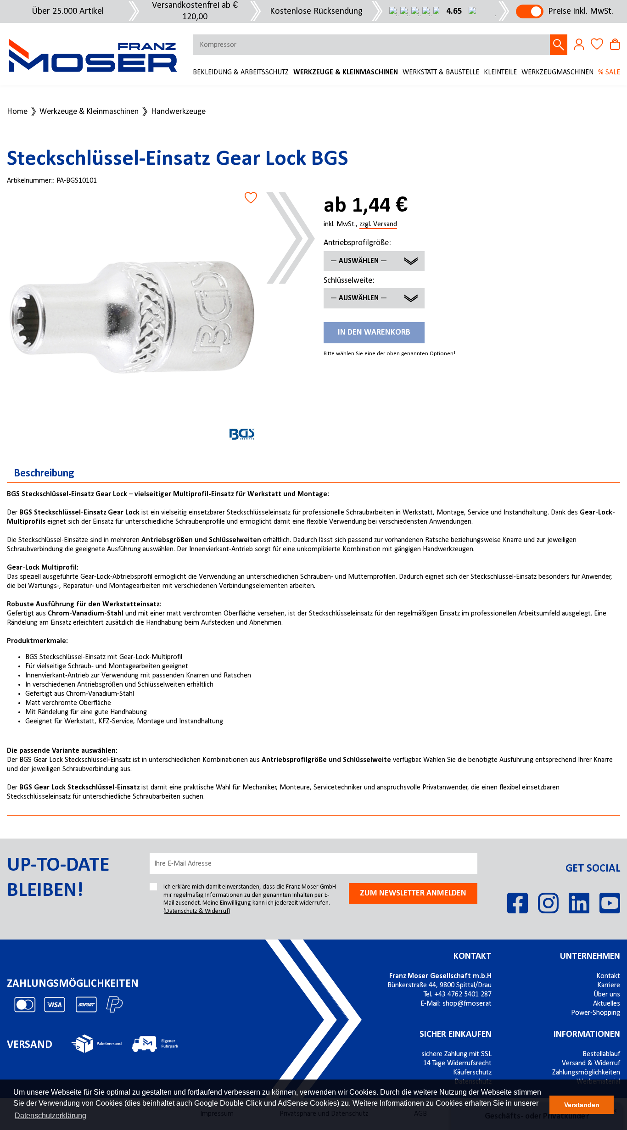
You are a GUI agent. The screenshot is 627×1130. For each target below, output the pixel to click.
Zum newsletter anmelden (413, 893)
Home (17, 112)
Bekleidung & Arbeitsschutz (241, 72)
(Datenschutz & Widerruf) (196, 911)
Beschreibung (44, 473)
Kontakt (472, 956)
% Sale (609, 72)
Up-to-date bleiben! (58, 878)
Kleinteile (500, 72)
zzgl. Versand (378, 225)
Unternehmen (590, 956)
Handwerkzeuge (178, 112)
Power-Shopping (595, 1013)
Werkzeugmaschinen (557, 72)
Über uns (606, 994)
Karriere (608, 985)
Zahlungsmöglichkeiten (586, 1072)
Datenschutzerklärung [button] (50, 1115)
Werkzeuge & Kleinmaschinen (345, 72)
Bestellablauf (601, 1054)
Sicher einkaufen (456, 1034)
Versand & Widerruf (591, 1063)
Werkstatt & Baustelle (441, 72)
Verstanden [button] (581, 1104)
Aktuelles (606, 1003)
